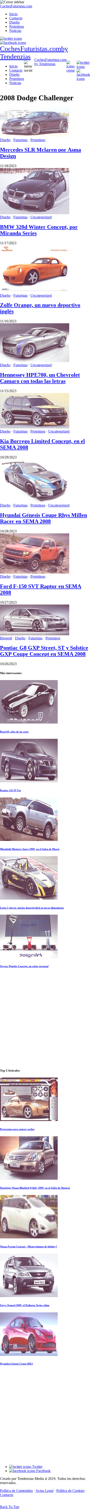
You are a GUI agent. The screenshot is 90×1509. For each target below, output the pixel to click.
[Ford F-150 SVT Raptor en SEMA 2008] (34, 572)
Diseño (14, 22)
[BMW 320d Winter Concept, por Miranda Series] (34, 213)
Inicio (13, 14)
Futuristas (20, 140)
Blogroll (6, 638)
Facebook (43, 1471)
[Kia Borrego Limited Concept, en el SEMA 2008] (34, 427)
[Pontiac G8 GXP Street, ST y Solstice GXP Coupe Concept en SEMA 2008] (34, 634)
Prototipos (16, 26)
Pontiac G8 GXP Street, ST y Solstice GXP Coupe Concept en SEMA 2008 (44, 651)
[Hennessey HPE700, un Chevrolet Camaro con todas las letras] (34, 361)
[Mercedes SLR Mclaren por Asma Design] (34, 136)
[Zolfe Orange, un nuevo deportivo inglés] (34, 291)
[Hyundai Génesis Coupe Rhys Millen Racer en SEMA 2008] (34, 501)
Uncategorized (41, 217)
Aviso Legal (44, 1491)
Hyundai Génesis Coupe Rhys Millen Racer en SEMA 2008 (43, 518)
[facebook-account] (13, 43)
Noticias (15, 31)
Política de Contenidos (16, 1491)
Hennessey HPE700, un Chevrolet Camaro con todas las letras (40, 378)
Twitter (36, 1467)
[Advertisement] (45, 1018)
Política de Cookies (70, 1491)
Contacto (15, 18)
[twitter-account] (11, 38)
